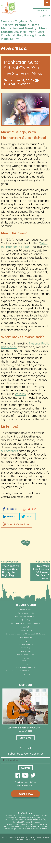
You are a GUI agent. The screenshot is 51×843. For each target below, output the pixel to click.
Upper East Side (40, 815)
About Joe (25, 620)
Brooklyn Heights (17, 826)
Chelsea (9, 817)
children (20, 394)
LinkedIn (11, 516)
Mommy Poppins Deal (25, 655)
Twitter (29, 516)
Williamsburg (31, 826)
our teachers (9, 451)
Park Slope (42, 824)
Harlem (24, 824)
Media (25, 664)
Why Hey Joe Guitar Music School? (25, 623)
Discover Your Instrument (25, 616)
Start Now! (25, 794)
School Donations (25, 644)
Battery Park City (37, 817)
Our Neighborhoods (25, 613)
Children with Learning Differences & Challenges (25, 634)
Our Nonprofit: (25, 658)
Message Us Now (28, 782)
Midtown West (39, 820)
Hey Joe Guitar (25, 605)
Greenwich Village (21, 817)
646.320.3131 (44, 16)
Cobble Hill (19, 829)
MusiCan (25, 660)
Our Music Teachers (25, 630)
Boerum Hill (42, 826)
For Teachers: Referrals (25, 667)
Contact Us (41, 10)
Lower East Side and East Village (18, 820)
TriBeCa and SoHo (25, 815)
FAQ (25, 641)
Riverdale (43, 829)
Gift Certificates (25, 637)
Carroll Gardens (31, 829)
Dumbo (6, 826)
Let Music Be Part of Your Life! (24, 727)
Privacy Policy (29, 839)
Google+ (31, 509)
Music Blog (14, 48)
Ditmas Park (9, 829)
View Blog (25, 737)
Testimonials (25, 651)
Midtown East (16, 822)
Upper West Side (9, 815)
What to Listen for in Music (24, 245)
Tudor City (33, 824)
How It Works (25, 609)
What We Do (25, 627)
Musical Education (17, 84)
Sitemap (19, 839)
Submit (25, 767)
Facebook (12, 509)
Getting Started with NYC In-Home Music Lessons (25, 671)
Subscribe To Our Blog (18, 524)
